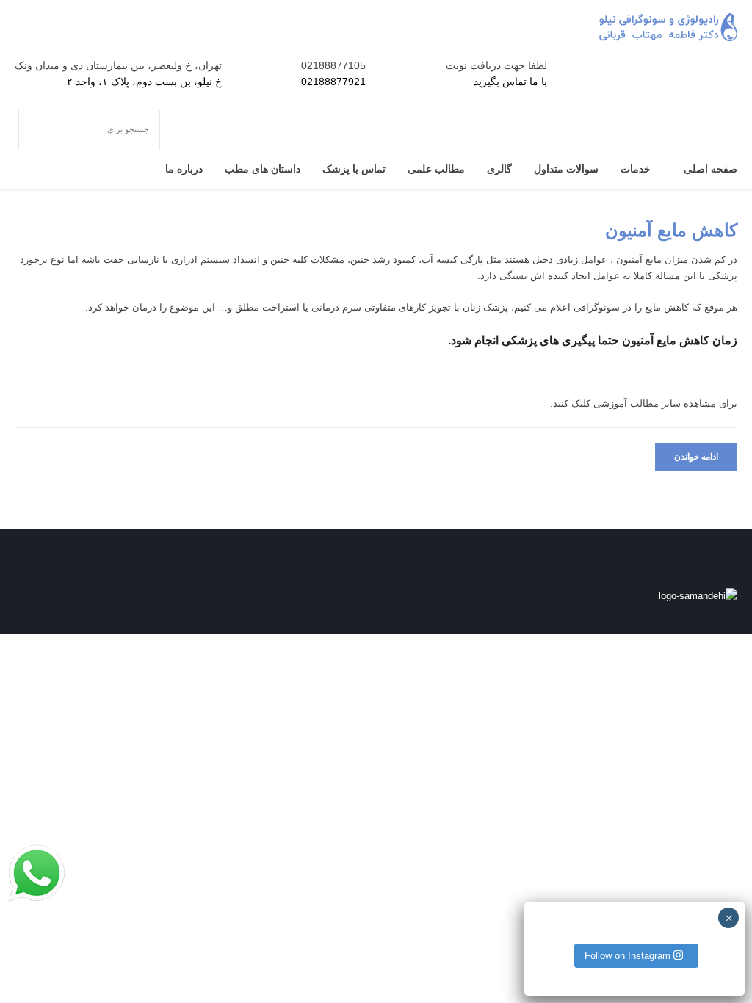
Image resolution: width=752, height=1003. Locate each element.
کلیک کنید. (570, 403)
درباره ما (184, 169)
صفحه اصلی (710, 169)
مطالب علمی (436, 169)
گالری (499, 169)
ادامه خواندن (696, 457)
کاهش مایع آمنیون (671, 230)
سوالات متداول (566, 169)
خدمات (636, 169)
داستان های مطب (262, 169)
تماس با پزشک (354, 169)
